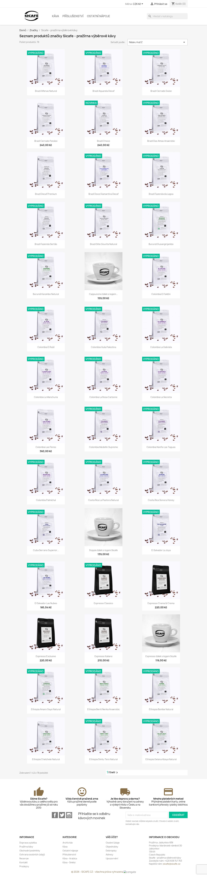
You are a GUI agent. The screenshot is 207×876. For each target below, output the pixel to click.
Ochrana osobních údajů (32, 854)
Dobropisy (111, 850)
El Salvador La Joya (161, 550)
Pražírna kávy (26, 846)
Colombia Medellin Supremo (103, 447)
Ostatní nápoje (98, 16)
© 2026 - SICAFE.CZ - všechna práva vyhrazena (97, 871)
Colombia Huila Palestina (103, 347)
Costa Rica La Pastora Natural (103, 500)
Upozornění (112, 858)
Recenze (24, 858)
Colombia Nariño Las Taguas (161, 447)
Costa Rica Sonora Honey (161, 500)
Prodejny (24, 866)
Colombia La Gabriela (161, 347)
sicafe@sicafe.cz (171, 863)
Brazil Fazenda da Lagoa (161, 193)
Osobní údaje (113, 842)
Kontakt (23, 862)
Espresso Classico (103, 603)
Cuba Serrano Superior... (46, 550)
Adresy (109, 854)
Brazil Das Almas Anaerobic (161, 140)
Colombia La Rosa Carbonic (103, 397)
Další (114, 772)
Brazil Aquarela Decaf (103, 90)
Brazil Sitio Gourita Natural (103, 244)
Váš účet (112, 837)
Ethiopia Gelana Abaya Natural (161, 759)
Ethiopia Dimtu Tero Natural (103, 759)
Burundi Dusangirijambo (161, 244)
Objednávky (112, 846)
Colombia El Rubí (45, 347)
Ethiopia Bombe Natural (161, 709)
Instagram (69, 815)
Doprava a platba (28, 842)
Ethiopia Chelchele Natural (46, 759)
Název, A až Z (157, 42)
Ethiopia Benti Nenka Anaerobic (103, 709)
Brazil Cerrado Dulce (161, 90)
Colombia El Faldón (161, 294)
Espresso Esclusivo (46, 656)
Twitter (62, 815)
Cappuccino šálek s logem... (103, 294)
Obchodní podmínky (29, 850)
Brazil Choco (103, 140)
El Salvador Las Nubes (46, 603)
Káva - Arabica (70, 858)
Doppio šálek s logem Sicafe (103, 550)
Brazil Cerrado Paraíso (45, 140)
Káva (55, 16)
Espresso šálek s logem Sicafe (161, 656)
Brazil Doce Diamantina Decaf (103, 193)
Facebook (55, 815)
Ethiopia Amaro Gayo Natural (46, 709)
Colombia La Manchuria (46, 397)
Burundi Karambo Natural (46, 294)
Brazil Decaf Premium (46, 193)
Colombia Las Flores (46, 447)
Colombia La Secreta (161, 397)
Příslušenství (72, 16)
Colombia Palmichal (46, 500)
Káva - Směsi (69, 862)
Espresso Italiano (103, 656)
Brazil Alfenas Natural (46, 90)
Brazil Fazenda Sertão (46, 244)
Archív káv (68, 842)
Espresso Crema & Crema (161, 603)
